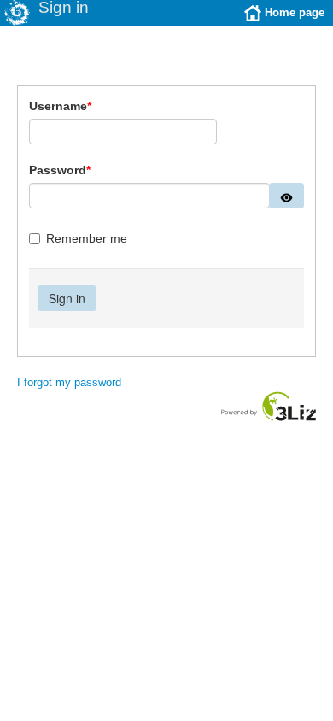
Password (60, 170)
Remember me (86, 238)
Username (60, 106)
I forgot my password (69, 382)
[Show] (286, 195)
